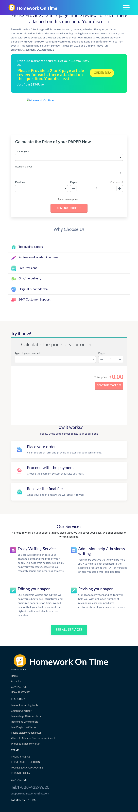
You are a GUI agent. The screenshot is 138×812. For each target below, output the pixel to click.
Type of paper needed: (28, 353)
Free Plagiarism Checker (24, 727)
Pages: (102, 353)
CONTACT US (19, 687)
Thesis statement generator (26, 733)
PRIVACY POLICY (20, 757)
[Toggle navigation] (126, 7)
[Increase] (119, 188)
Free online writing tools (24, 705)
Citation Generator (21, 711)
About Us (16, 681)
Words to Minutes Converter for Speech (33, 738)
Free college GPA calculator (26, 716)
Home (14, 676)
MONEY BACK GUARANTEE (27, 767)
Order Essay (103, 72)
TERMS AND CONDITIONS (26, 762)
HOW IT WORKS (20, 692)
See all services (69, 629)
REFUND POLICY (20, 773)
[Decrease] (73, 188)
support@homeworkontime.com (30, 793)
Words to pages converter (25, 744)
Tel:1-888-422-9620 (30, 787)
